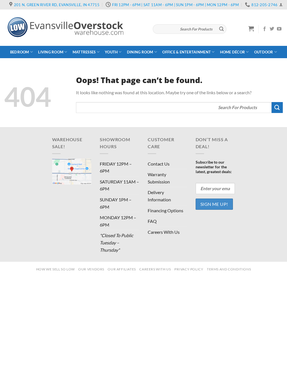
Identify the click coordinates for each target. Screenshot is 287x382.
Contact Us (159, 163)
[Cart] (251, 28)
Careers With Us (164, 232)
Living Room (50, 52)
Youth (111, 52)
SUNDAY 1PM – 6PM (115, 203)
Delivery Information (159, 196)
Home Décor (232, 52)
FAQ (152, 221)
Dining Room (140, 52)
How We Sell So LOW (55, 269)
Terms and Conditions (229, 269)
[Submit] (221, 29)
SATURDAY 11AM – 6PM (119, 185)
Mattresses (84, 52)
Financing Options (165, 210)
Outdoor (263, 52)
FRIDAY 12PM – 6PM (116, 167)
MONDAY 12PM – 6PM (118, 221)
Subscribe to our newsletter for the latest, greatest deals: (214, 167)
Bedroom (19, 52)
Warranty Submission (159, 178)
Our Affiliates (122, 269)
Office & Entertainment (186, 52)
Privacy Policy (188, 269)
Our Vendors (91, 269)
